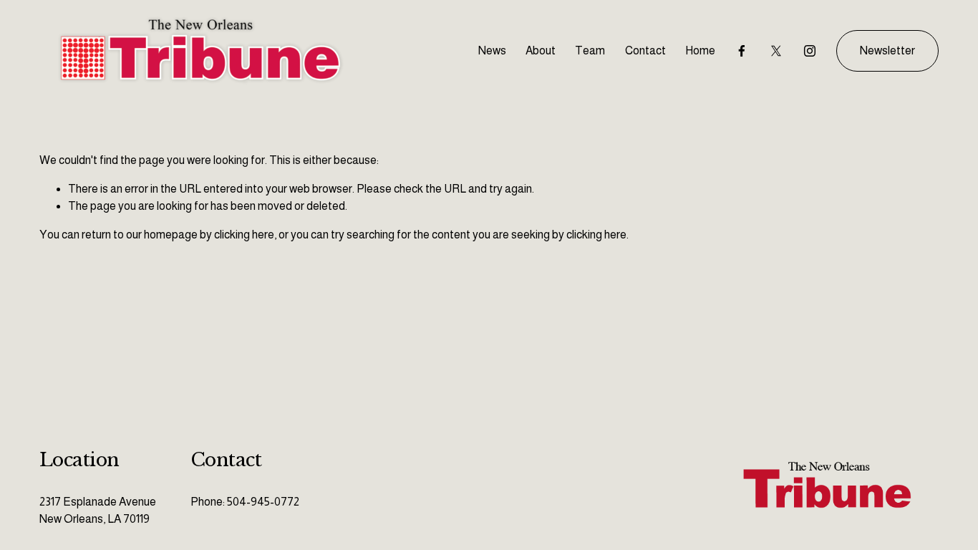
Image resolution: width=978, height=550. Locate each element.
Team (590, 50)
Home (700, 50)
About (541, 50)
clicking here (244, 234)
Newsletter (887, 50)
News (492, 50)
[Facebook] (742, 51)
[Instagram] (810, 51)
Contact (645, 50)
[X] (776, 51)
